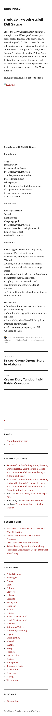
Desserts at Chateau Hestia (20, 490)
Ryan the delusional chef (18, 337)
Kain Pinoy (12, 9)
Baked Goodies (14, 574)
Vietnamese (12, 680)
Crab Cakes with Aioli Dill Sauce (22, 542)
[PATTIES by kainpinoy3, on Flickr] (26, 112)
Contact (10, 444)
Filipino (10, 613)
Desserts (11, 599)
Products (11, 652)
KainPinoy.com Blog (17, 630)
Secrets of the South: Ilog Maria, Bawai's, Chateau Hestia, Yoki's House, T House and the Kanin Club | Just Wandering (27, 469)
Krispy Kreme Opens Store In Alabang (25, 546)
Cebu (9, 584)
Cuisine (7, 340)
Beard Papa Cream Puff (33, 500)
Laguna (10, 634)
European (11, 606)
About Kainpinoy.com (17, 441)
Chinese (11, 588)
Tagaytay (11, 673)
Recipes (31, 340)
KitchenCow (13, 701)
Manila (10, 645)
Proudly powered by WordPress (27, 711)
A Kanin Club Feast (16, 476)
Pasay (9, 648)
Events (10, 609)
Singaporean (13, 662)
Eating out (12, 602)
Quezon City (13, 655)
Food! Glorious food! (19, 340)
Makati (10, 641)
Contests (11, 592)
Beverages (12, 577)
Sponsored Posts (15, 666)
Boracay (11, 581)
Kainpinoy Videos (15, 627)
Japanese (11, 623)
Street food (12, 669)
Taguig (10, 676)
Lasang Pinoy (13, 637)
